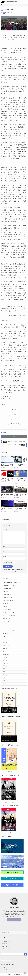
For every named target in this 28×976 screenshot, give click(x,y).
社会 (5, 678)
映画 (5, 666)
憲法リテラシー (7, 654)
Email (4, 551)
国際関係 (6, 645)
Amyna (5, 603)
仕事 (5, 642)
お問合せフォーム (5, 941)
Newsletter (6, 618)
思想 (5, 648)
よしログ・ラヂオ (6, 948)
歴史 (5, 669)
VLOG (5, 627)
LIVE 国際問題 (7, 609)
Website (4, 556)
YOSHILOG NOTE (8, 630)
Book (5, 606)
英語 (5, 681)
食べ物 (5, 684)
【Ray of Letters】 (8, 588)
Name (4, 546)
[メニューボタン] (26, 2)
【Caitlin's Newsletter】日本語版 (12, 582)
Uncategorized (7, 624)
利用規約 (4, 969)
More (14, 919)
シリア (5, 636)
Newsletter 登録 (5, 943)
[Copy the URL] (14, 436)
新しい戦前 (6, 663)
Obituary (6, 621)
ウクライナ (6, 633)
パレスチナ (6, 639)
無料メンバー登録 (6, 946)
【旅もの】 (6, 591)
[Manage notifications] (25, 973)
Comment (5, 529)
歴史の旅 (6, 672)
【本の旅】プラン (8, 600)
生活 (5, 675)
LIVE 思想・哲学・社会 (9, 612)
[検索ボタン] (22, 2)
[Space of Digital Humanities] (9, 2)
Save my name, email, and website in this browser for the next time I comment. (14, 562)
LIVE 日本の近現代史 (9, 615)
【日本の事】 (7, 594)
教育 (5, 660)
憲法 (4, 12)
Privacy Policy (5, 967)
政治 (5, 657)
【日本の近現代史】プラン (10, 597)
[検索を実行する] (25, 954)
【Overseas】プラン (9, 585)
